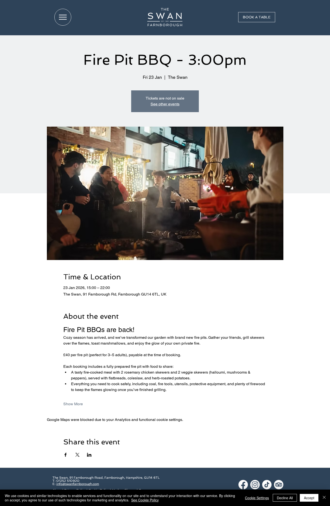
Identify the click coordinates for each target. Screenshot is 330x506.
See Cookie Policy (145, 500)
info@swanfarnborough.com (77, 484)
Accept (309, 497)
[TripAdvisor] (278, 484)
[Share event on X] (77, 455)
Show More (73, 404)
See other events (165, 104)
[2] (255, 484)
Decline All (285, 497)
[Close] (324, 497)
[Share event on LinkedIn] (89, 455)
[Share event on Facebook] (65, 455)
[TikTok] (267, 484)
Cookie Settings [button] (257, 497)
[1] (243, 484)
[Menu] (62, 17)
